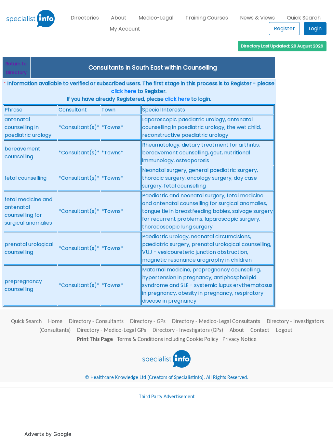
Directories (85, 17)
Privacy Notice (239, 339)
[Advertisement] (191, 421)
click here (123, 91)
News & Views (257, 17)
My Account (125, 29)
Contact (259, 330)
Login (315, 28)
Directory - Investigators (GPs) (188, 330)
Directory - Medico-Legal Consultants (216, 322)
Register (284, 28)
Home (55, 322)
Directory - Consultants (96, 322)
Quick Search (304, 17)
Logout (284, 330)
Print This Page (95, 339)
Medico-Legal (156, 17)
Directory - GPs (148, 322)
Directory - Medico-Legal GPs (111, 330)
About (119, 17)
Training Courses (206, 17)
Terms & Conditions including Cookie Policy (167, 339)
